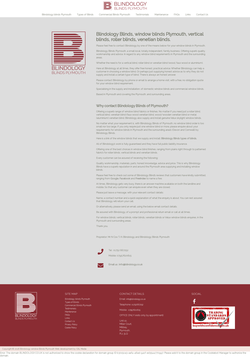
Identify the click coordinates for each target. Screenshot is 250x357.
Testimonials (142, 14)
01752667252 (137, 304)
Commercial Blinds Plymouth (114, 14)
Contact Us (202, 14)
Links (188, 14)
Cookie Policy (71, 327)
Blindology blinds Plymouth (56, 14)
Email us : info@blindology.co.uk (126, 264)
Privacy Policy (71, 324)
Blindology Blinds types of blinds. (179, 138)
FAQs (177, 14)
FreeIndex (140, 178)
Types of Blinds (85, 14)
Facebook (125, 178)
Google (114, 178)
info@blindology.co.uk (136, 299)
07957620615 (134, 310)
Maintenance (161, 14)
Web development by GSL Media (70, 349)
